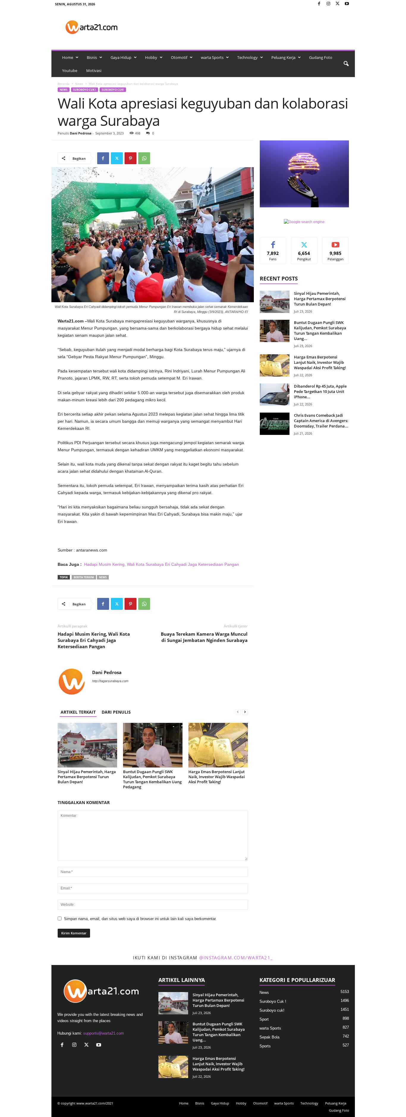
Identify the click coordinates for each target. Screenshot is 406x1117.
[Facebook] (319, 4)
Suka (273, 242)
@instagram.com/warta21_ (236, 958)
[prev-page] (238, 712)
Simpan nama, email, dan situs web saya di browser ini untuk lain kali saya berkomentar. (140, 919)
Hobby (151, 57)
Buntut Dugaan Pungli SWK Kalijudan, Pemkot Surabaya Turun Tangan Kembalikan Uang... (320, 330)
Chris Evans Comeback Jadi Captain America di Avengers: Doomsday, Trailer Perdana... (321, 421)
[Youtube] (346, 4)
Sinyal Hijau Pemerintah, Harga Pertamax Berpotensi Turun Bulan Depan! (87, 776)
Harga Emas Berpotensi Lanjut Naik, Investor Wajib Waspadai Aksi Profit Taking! (216, 776)
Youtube (69, 70)
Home (67, 57)
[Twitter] (337, 4)
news (103, 577)
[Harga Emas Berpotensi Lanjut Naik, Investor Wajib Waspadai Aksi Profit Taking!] (218, 745)
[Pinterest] (130, 158)
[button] (346, 64)
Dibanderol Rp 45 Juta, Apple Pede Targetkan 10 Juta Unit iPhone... (320, 391)
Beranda (64, 84)
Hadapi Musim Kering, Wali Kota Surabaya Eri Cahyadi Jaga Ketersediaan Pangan (161, 564)
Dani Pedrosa (81, 133)
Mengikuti (304, 242)
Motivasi (93, 70)
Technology (247, 57)
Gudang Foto (320, 57)
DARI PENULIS (116, 712)
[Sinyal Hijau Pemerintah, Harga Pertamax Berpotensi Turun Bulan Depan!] (87, 745)
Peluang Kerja (283, 57)
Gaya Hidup (121, 57)
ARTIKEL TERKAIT (78, 712)
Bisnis (92, 57)
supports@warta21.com (103, 1033)
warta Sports (212, 57)
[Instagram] (328, 4)
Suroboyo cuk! (113, 90)
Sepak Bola (269, 1037)
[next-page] (245, 712)
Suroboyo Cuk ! (84, 90)
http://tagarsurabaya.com (110, 681)
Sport (264, 1019)
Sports (265, 1046)
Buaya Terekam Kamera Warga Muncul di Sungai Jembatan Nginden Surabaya (204, 637)
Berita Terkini (84, 577)
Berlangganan (335, 244)
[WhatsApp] (144, 158)
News (79, 84)
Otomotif (179, 57)
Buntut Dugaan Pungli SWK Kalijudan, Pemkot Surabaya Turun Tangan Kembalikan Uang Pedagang (152, 779)
